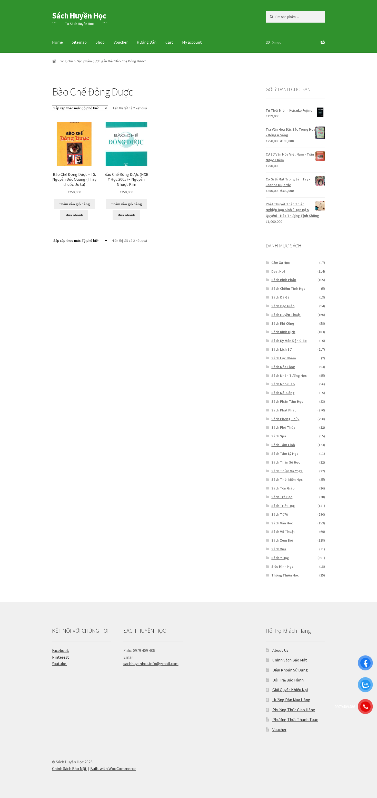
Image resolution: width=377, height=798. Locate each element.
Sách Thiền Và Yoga (287, 471)
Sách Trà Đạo (281, 497)
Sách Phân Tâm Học (287, 401)
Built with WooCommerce (113, 768)
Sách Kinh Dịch (283, 332)
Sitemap (79, 42)
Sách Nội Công (282, 392)
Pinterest (60, 657)
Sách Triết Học (283, 505)
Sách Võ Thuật (283, 531)
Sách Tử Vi (279, 514)
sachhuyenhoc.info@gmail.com (150, 663)
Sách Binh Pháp (283, 279)
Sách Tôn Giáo (282, 488)
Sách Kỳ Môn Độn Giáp (289, 340)
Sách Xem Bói (282, 540)
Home (57, 42)
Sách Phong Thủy (285, 419)
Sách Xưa (278, 549)
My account (192, 42)
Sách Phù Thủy (283, 427)
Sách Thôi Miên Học (287, 479)
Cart (169, 42)
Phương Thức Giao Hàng (293, 709)
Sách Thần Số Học (285, 462)
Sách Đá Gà (280, 297)
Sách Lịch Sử (281, 349)
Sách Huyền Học (79, 16)
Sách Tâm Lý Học (284, 453)
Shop (100, 42)
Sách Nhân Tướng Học (289, 375)
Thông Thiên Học (285, 575)
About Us (280, 650)
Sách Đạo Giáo (282, 306)
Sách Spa (278, 436)
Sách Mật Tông (283, 366)
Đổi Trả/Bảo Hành (288, 679)
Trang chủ (65, 61)
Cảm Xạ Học (280, 262)
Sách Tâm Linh (283, 445)
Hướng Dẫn (146, 42)
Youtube (59, 663)
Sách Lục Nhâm (283, 358)
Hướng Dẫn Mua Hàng (291, 699)
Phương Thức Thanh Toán (295, 719)
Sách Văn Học (282, 523)
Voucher (121, 42)
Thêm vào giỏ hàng (74, 204)
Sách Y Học (280, 557)
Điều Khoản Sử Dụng (290, 669)
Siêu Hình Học (282, 566)
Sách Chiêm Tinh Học (288, 288)
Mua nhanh (74, 215)
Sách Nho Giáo (283, 384)
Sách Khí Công (282, 323)
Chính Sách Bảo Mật (289, 659)
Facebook (60, 650)
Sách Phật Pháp (283, 410)
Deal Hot (278, 271)
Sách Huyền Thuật (286, 314)
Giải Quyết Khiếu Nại (290, 689)
